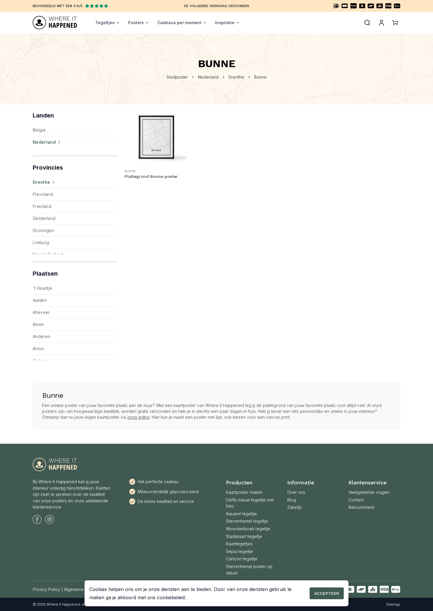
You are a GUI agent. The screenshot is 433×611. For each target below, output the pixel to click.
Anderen (41, 336)
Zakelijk (294, 507)
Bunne (260, 77)
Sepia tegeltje (239, 551)
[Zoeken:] (367, 22)
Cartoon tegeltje (241, 558)
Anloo (38, 348)
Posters (136, 22)
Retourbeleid (361, 507)
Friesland (42, 206)
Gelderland (44, 218)
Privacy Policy (46, 589)
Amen (38, 324)
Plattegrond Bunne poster (151, 176)
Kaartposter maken (244, 492)
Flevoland (43, 194)
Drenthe (236, 77)
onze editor (138, 417)
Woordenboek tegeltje (248, 528)
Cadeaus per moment (179, 22)
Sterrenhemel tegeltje (247, 521)
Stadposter (177, 77)
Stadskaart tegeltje (244, 536)
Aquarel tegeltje (241, 513)
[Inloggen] (381, 22)
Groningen (43, 230)
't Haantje (42, 288)
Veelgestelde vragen (368, 492)
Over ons (296, 492)
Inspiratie (224, 22)
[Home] (55, 22)
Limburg (41, 242)
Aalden (40, 300)
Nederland (208, 77)
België (39, 130)
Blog (291, 499)
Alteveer (41, 312)
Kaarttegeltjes (239, 543)
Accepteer (326, 593)
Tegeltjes (105, 22)
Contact (355, 499)
